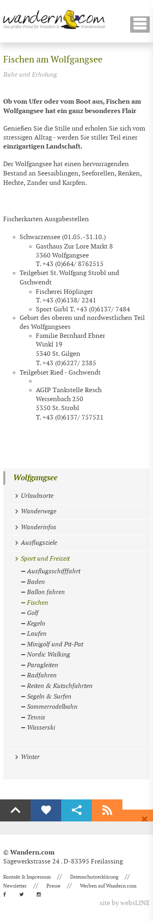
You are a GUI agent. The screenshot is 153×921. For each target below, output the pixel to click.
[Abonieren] (107, 810)
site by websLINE (125, 903)
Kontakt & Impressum (27, 877)
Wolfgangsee (35, 478)
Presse (53, 886)
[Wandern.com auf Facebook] (7, 894)
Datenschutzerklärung (94, 877)
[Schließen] (144, 819)
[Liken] (46, 810)
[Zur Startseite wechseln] (54, 19)
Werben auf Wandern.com (108, 886)
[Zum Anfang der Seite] (15, 810)
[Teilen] (76, 810)
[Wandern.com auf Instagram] (41, 894)
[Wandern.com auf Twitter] (24, 894)
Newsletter (15, 886)
